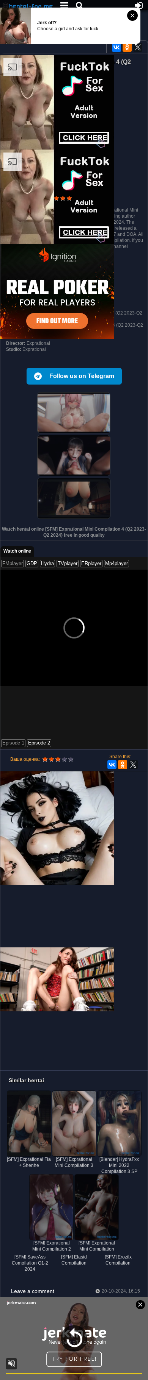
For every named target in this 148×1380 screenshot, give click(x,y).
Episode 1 (13, 743)
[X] (137, 47)
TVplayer (67, 563)
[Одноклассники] (127, 47)
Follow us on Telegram (81, 376)
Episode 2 (39, 743)
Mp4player (116, 563)
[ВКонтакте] (116, 47)
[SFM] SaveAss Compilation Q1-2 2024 (30, 1263)
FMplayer (12, 563)
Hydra (47, 563)
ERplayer (91, 563)
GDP (32, 563)
